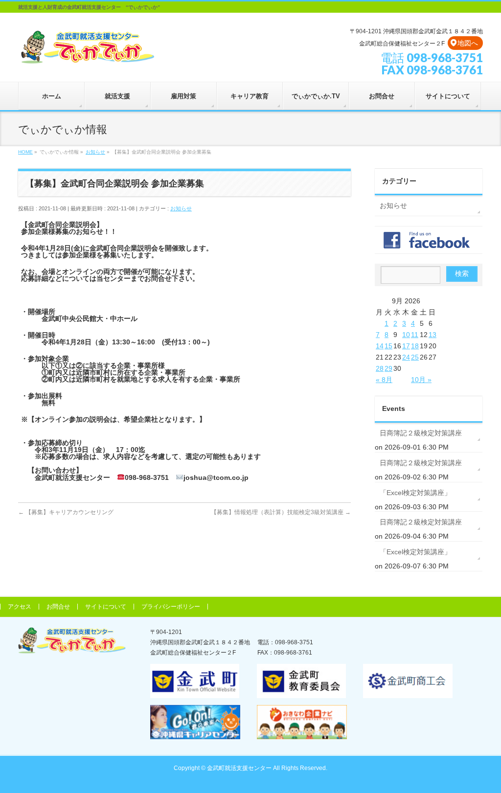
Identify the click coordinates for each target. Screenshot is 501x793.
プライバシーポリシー (170, 607)
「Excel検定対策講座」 (415, 493)
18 (415, 346)
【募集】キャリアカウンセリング (66, 512)
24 (406, 357)
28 (380, 368)
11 (414, 335)
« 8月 (384, 380)
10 (406, 335)
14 (380, 346)
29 (388, 368)
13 (432, 335)
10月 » (421, 380)
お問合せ (58, 607)
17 (406, 346)
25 (415, 357)
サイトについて (105, 607)
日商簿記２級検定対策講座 (421, 433)
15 (388, 346)
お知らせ (181, 208)
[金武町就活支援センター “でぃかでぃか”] (87, 54)
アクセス (19, 607)
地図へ (467, 43)
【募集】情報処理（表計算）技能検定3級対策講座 (281, 512)
